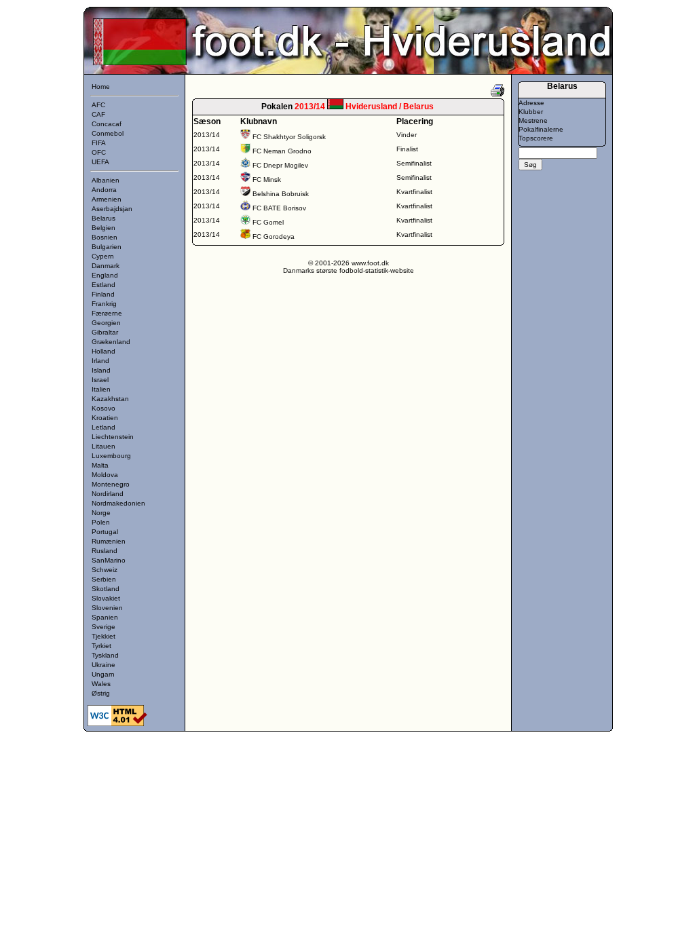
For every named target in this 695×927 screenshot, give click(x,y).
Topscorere (536, 138)
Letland (103, 427)
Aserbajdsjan (112, 208)
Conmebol (108, 133)
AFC (98, 105)
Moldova (105, 474)
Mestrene (533, 120)
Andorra (104, 189)
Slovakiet (106, 598)
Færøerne (107, 313)
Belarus (103, 218)
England (105, 275)
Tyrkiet (101, 645)
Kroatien (105, 417)
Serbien (104, 579)
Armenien (106, 199)
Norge (101, 512)
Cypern (103, 256)
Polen (101, 522)
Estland (103, 284)
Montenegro (111, 484)
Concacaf (106, 124)
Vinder (406, 134)
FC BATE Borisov (279, 208)
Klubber (531, 111)
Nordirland (108, 493)
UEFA (100, 162)
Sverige (103, 626)
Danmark (105, 265)
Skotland (105, 588)
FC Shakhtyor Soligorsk (289, 136)
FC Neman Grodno (282, 151)
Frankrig (104, 303)
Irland (100, 360)
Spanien (105, 617)
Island (101, 370)
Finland (103, 294)
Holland (103, 351)
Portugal (105, 531)
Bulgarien (106, 246)
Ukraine (103, 664)
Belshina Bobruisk (280, 193)
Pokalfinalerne (541, 129)
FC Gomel (268, 222)
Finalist (407, 149)
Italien (101, 389)
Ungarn (103, 674)
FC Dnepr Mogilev (280, 165)
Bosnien (104, 237)
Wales (101, 683)
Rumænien (109, 541)
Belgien (103, 227)
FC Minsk (266, 179)
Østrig (101, 693)
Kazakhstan (110, 398)
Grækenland (111, 341)
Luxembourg (111, 455)
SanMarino (109, 560)
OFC (99, 152)
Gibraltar (105, 332)
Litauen (103, 446)
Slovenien (107, 607)
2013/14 (206, 134)
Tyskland (105, 655)
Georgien (106, 322)
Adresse (531, 103)
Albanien (105, 180)
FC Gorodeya (273, 236)
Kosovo (103, 408)
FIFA (99, 143)
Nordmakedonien (118, 503)
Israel (100, 379)
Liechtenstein (113, 436)
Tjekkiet (103, 636)
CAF (98, 114)
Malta (100, 465)
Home (101, 86)
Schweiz (104, 569)
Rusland (104, 550)
